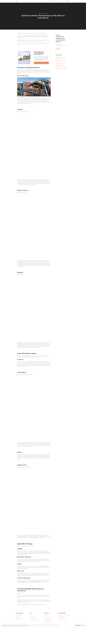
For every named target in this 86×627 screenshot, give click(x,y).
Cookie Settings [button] (78, 625)
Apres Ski (45, 615)
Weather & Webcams (19, 617)
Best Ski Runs (32, 618)
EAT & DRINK (61, 1)
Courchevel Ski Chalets (34, 620)
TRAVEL (56, 1)
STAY (52, 1)
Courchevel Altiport (61, 619)
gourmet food (43, 40)
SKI (48, 1)
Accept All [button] (83, 625)
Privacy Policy (18, 618)
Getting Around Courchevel (62, 618)
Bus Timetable (18, 615)
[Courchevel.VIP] (18, 1)
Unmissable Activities (47, 620)
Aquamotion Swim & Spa (48, 617)
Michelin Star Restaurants (48, 618)
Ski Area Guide (32, 615)
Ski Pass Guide (32, 617)
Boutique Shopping (47, 621)
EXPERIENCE (67, 1)
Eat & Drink (45, 13)
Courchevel (41, 13)
